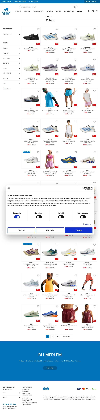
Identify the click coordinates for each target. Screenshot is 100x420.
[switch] (39, 216)
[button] (11, 34)
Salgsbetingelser (27, 395)
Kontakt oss (25, 389)
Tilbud (79, 11)
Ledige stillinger (26, 400)
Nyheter (18, 11)
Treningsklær (38, 11)
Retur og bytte (26, 393)
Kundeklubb (25, 391)
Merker (58, 11)
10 (57, 336)
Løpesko (27, 11)
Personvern (25, 397)
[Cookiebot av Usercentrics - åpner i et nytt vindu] (83, 188)
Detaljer (86, 224)
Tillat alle (79, 230)
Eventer (48, 16)
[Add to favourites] (38, 29)
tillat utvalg (50, 230)
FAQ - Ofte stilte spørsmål (29, 402)
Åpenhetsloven (26, 404)
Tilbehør (49, 11)
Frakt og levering (27, 399)
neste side (66, 336)
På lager (8, 89)
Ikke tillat (21, 230)
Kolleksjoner (69, 11)
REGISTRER (50, 368)
